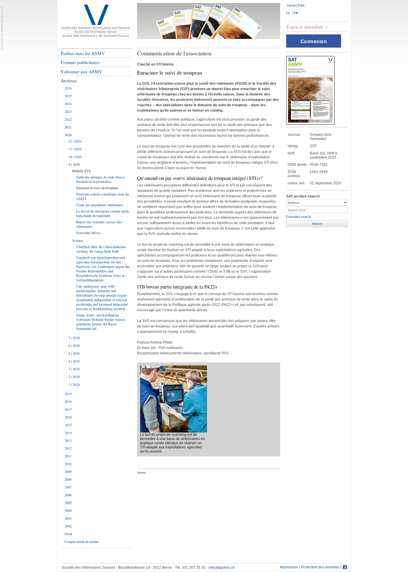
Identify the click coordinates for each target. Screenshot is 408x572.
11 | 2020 (75, 148)
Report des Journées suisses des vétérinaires (99, 224)
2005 (68, 502)
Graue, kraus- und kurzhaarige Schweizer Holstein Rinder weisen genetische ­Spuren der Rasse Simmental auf (100, 321)
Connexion (313, 41)
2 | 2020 (74, 376)
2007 (68, 487)
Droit (68, 533)
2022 (68, 119)
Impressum (289, 567)
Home (291, 5)
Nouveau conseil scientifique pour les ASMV (102, 196)
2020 (68, 134)
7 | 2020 (74, 337)
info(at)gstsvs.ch (221, 567)
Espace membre (304, 26)
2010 (68, 463)
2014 (68, 432)
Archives (69, 81)
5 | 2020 (74, 353)
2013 (68, 440)
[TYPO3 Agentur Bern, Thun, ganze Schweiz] (2, 28)
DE (288, 13)
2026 (68, 88)
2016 (68, 417)
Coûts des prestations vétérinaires (99, 204)
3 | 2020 (74, 368)
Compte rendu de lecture (82, 541)
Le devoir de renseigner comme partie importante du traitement (102, 213)
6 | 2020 (74, 345)
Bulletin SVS (81, 170)
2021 (68, 127)
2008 (68, 479)
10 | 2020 (75, 156)
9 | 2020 (74, 164)
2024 (68, 103)
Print (301, 5)
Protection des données (320, 567)
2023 (68, 111)
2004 (68, 510)
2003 (68, 518)
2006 (68, 494)
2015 (68, 424)
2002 (68, 526)
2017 (68, 409)
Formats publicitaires (80, 62)
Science (77, 240)
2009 (68, 471)
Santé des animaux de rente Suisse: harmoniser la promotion (100, 179)
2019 (68, 393)
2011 (68, 455)
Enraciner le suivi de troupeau (97, 187)
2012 (68, 448)
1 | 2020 (74, 384)
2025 (68, 95)
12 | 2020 (75, 141)
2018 (68, 401)
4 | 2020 (74, 361)
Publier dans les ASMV (83, 53)
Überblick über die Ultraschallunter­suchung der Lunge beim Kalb (101, 249)
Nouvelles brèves (88, 232)
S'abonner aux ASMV (81, 72)
